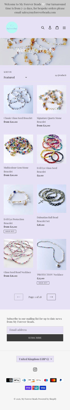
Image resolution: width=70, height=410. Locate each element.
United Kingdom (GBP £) (34, 359)
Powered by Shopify (47, 398)
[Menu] (64, 27)
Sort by (8, 72)
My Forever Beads (29, 398)
